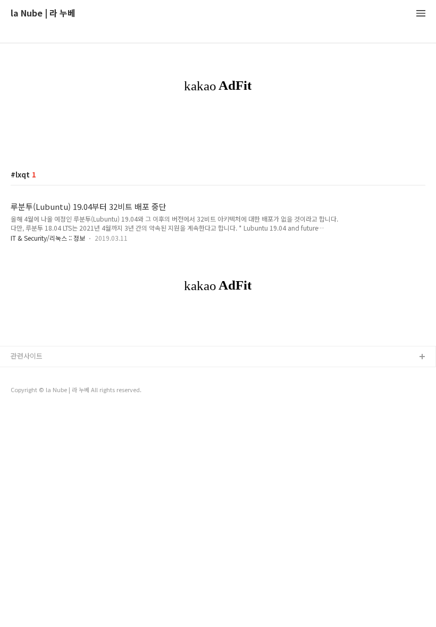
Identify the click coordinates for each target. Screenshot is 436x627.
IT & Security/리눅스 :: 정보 (48, 237)
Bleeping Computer (42, 391)
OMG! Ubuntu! (33, 408)
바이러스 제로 (31, 374)
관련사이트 (27, 356)
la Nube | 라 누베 (43, 13)
